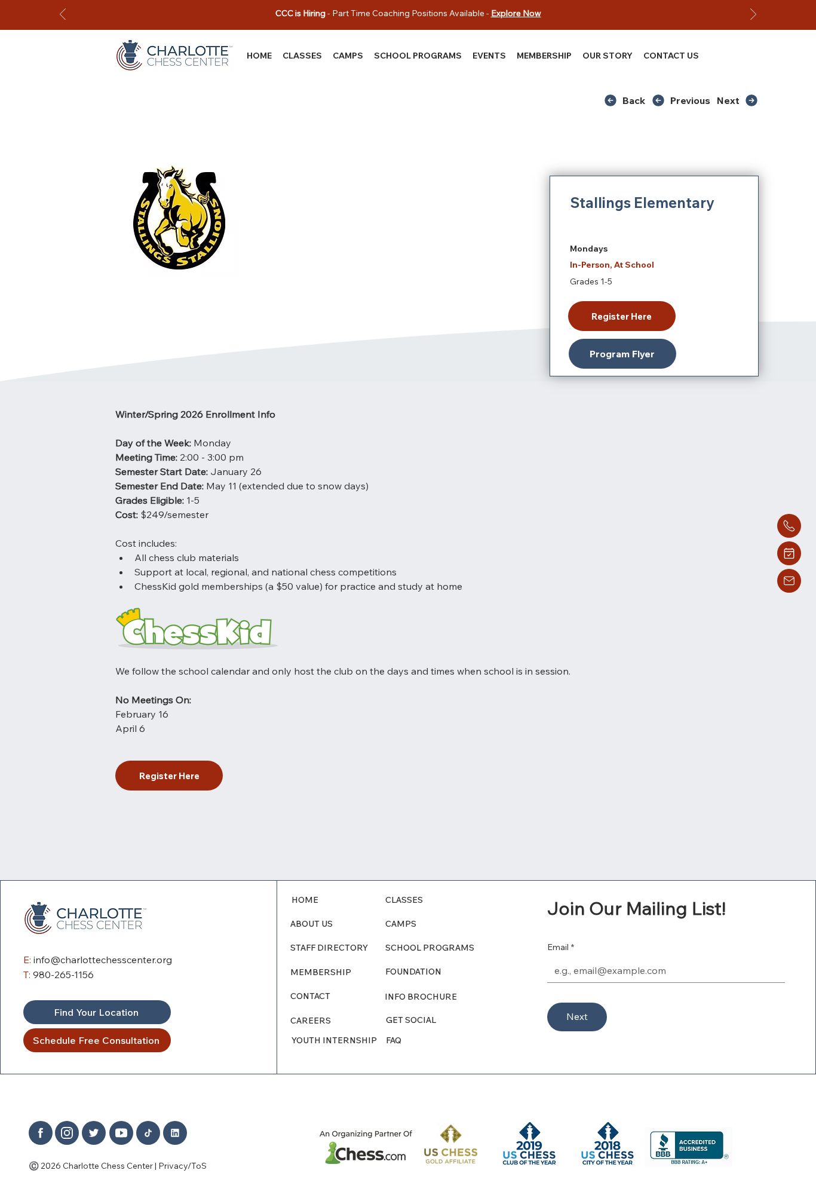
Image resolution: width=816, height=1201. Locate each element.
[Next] (753, 15)
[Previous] (63, 15)
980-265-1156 (63, 975)
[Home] (789, 526)
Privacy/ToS (182, 1165)
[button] (607, 55)
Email (560, 947)
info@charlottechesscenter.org (102, 960)
